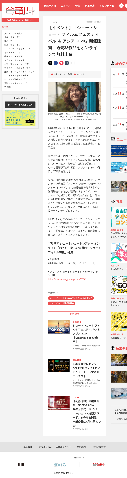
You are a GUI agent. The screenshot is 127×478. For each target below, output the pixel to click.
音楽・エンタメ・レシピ (15, 83)
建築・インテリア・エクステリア (19, 72)
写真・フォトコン (12, 45)
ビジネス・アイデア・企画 (16, 75)
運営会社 (28, 446)
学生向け (8, 87)
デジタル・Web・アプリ (15, 79)
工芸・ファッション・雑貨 (16, 64)
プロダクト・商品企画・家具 (17, 68)
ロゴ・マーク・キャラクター (17, 48)
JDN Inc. (69, 473)
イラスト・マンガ (12, 52)
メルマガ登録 (106, 6)
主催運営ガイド (63, 446)
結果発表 (90, 6)
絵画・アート (10, 41)
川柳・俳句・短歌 (12, 37)
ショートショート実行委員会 (62, 303)
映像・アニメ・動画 (13, 56)
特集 (77, 6)
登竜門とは (50, 6)
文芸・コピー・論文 (13, 33)
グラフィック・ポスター (15, 60)
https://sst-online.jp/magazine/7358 (67, 279)
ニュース (66, 6)
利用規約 (81, 446)
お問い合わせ (99, 446)
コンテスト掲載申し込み (22, 105)
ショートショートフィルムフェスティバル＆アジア (71, 298)
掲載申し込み (45, 446)
